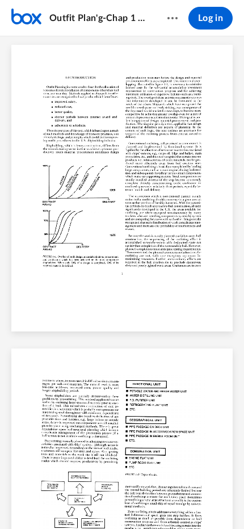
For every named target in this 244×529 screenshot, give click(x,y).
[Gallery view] (185, 501)
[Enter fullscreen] (206, 501)
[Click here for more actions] (172, 18)
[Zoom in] (141, 501)
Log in (210, 18)
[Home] (26, 18)
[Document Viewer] (122, 282)
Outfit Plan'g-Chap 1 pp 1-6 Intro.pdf (97, 18)
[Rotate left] (164, 501)
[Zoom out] (103, 501)
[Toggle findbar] (38, 501)
